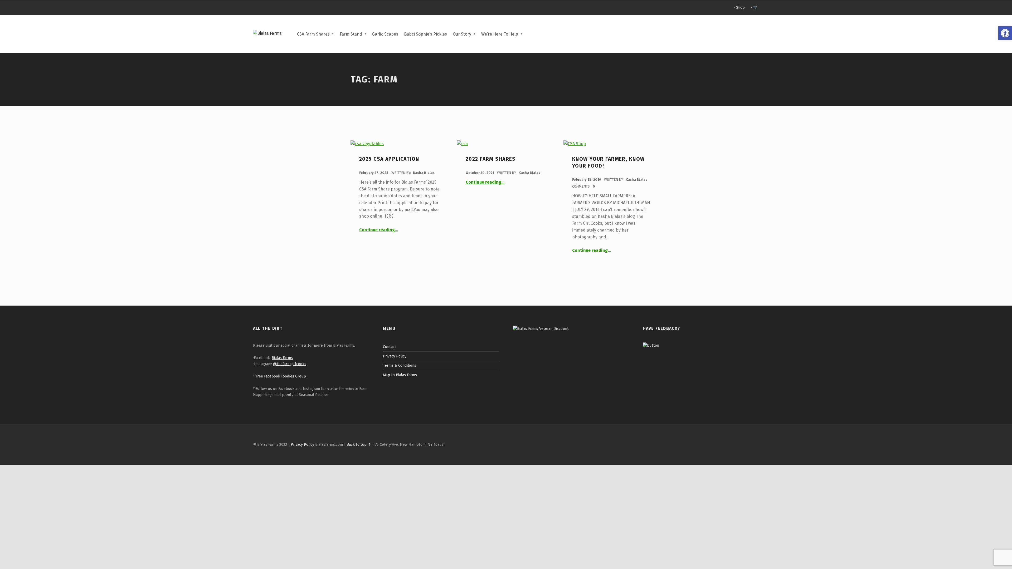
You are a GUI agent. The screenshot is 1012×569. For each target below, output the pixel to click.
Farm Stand (351, 34)
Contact (389, 346)
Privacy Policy (394, 356)
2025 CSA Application (389, 159)
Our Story (462, 34)
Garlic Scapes (385, 34)
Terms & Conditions (399, 365)
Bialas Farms (282, 357)
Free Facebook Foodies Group (281, 376)
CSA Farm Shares (313, 34)
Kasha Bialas (424, 173)
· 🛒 (754, 7)
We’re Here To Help (499, 34)
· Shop (739, 7)
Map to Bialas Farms (400, 374)
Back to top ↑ (359, 444)
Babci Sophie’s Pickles (425, 34)
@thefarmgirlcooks (289, 363)
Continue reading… (378, 229)
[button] (1005, 33)
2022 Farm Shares (491, 159)
